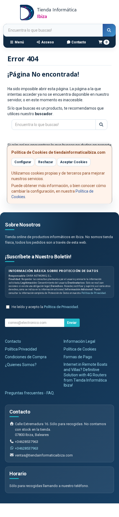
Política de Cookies (80, 349)
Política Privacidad (21, 349)
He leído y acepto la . (45, 307)
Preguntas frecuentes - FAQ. (30, 393)
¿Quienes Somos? (21, 364)
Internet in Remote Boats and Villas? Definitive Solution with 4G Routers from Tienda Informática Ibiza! (85, 375)
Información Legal (79, 341)
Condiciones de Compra (25, 357)
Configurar (22, 162)
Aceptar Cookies (73, 162)
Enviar (72, 323)
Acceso (47, 42)
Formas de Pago (78, 357)
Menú (19, 42)
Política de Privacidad (93, 293)
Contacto (78, 42)
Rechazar (45, 162)
